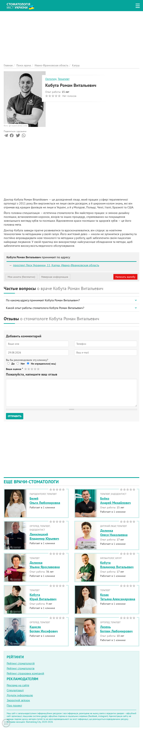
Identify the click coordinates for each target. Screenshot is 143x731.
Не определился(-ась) (43, 363)
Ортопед (51, 79)
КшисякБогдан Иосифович (44, 629)
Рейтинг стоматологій (21, 663)
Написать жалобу (125, 276)
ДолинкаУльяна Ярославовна (45, 564)
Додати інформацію (20, 695)
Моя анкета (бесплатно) (21, 276)
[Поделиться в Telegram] (6, 136)
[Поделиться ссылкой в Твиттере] (17, 136)
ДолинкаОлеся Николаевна (114, 532)
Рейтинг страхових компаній (25, 673)
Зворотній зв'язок (18, 700)
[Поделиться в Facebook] (11, 136)
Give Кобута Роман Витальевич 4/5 (35, 369)
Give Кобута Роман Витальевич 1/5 (25, 369)
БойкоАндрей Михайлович (115, 500)
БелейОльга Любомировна (45, 500)
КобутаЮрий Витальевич (43, 597)
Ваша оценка (14, 369)
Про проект (14, 705)
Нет (23, 363)
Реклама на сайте (18, 685)
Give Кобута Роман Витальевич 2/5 (29, 369)
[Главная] (22, 5)
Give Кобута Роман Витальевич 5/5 (38, 369)
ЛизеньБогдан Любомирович (116, 629)
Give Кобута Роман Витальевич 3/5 (32, 369)
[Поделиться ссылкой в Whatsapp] (24, 136)
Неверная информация (54, 276)
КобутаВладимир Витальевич (117, 564)
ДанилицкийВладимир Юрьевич (44, 536)
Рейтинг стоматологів (20, 668)
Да (13, 363)
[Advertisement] (71, 37)
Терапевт (63, 79)
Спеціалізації (15, 690)
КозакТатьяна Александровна (117, 597)
